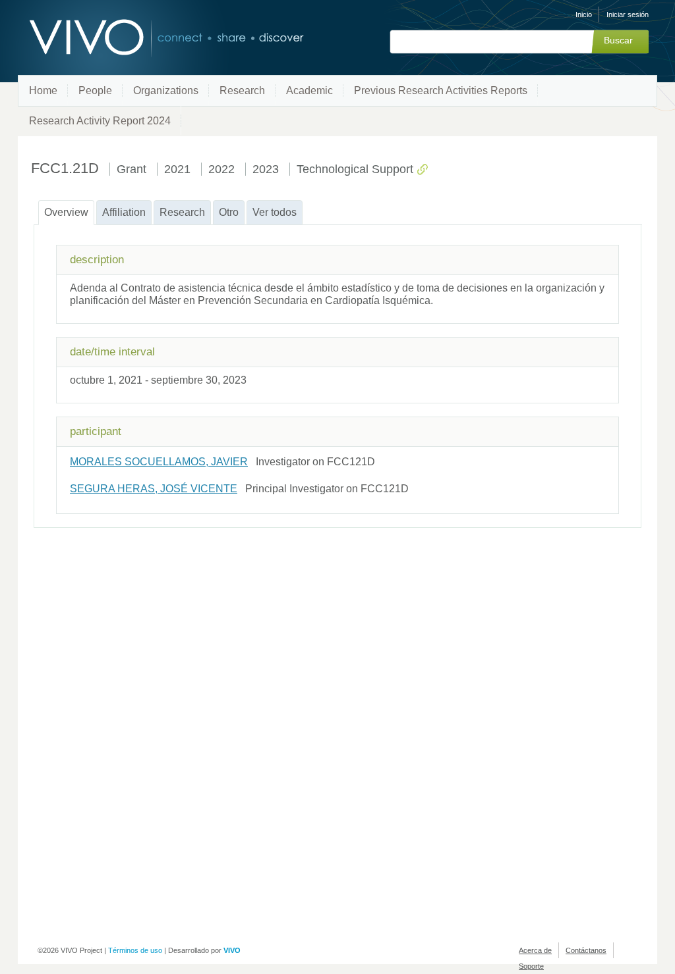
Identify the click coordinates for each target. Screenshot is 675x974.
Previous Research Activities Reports (440, 90)
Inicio (583, 14)
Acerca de (535, 950)
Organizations (165, 90)
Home (43, 90)
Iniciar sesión (627, 14)
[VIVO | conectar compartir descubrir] (145, 37)
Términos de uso (135, 950)
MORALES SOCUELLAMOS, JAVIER (159, 461)
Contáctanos (586, 950)
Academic (309, 90)
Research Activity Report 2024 (100, 120)
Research (242, 90)
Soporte (531, 966)
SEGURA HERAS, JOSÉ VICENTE (153, 488)
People (95, 90)
